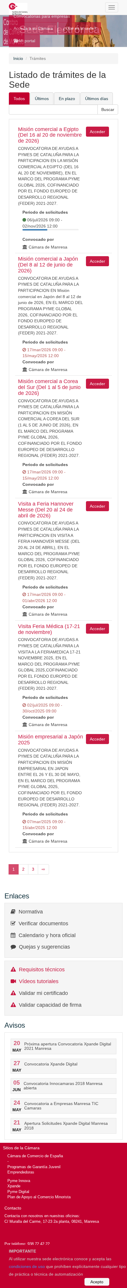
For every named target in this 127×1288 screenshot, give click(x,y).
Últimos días (96, 98)
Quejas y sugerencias (44, 947)
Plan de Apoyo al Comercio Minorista (39, 1197)
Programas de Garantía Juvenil (34, 1167)
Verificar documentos (43, 923)
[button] (107, 109)
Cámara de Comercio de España (35, 1156)
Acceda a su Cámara (33, 28)
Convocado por (38, 239)
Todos (19, 98)
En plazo (67, 98)
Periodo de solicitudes (45, 212)
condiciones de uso (27, 1266)
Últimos (42, 98)
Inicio (18, 58)
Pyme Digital (18, 1191)
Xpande (13, 1186)
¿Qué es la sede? (79, 28)
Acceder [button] (97, 131)
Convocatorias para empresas (42, 16)
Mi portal (26, 40)
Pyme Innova (18, 1181)
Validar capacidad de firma (50, 1005)
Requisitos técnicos (42, 969)
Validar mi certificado (43, 993)
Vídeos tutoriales (38, 981)
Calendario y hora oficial (47, 935)
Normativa (31, 912)
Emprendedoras (20, 1172)
